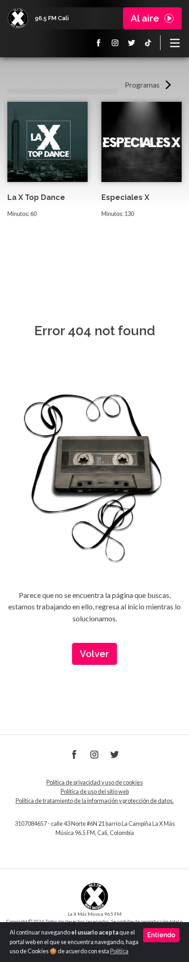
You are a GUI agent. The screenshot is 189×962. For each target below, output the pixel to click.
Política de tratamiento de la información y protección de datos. (95, 800)
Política (119, 951)
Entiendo (161, 935)
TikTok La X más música (148, 42)
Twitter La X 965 (131, 42)
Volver (94, 653)
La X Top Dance (36, 197)
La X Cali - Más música (18, 18)
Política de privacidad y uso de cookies (94, 782)
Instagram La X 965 (115, 42)
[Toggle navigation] (175, 42)
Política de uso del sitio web (95, 791)
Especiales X (125, 197)
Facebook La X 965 (98, 42)
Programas (142, 84)
